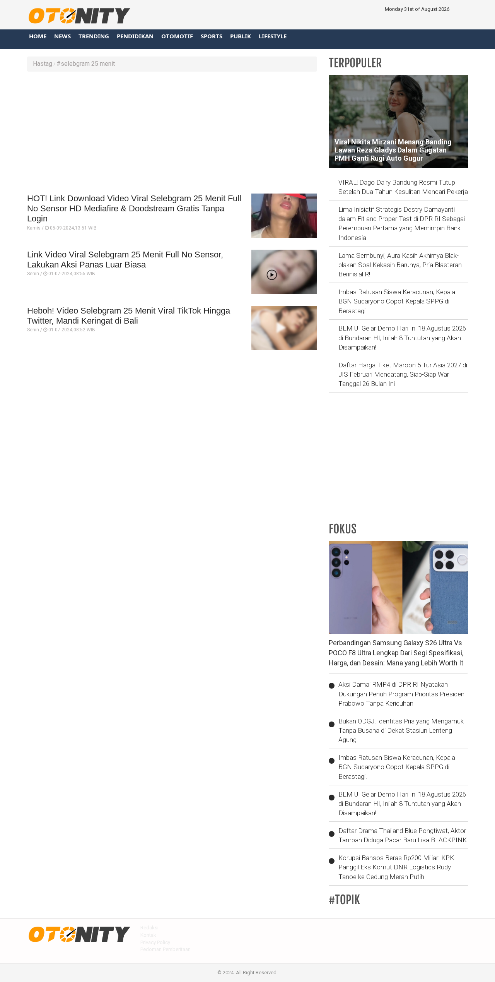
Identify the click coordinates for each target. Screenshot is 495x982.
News (62, 36)
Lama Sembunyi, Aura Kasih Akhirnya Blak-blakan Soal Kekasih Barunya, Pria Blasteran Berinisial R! (400, 265)
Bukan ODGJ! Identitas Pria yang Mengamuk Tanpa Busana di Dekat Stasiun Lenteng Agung (401, 730)
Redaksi (149, 928)
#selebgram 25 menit (85, 63)
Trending (94, 36)
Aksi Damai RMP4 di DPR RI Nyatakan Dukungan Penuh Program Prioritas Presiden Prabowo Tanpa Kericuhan (401, 693)
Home (37, 36)
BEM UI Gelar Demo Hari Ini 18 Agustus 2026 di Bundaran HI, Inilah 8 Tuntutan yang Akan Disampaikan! (402, 337)
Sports (211, 36)
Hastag (42, 63)
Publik (240, 36)
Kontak (148, 935)
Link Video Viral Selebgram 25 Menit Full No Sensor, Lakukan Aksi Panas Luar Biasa (125, 259)
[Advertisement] (172, 133)
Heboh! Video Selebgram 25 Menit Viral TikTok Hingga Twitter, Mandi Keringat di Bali (128, 316)
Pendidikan (135, 36)
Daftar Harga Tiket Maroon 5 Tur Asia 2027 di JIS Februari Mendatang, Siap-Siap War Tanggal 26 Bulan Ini (402, 374)
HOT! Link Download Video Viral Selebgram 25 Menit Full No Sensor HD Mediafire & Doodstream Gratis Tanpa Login (134, 209)
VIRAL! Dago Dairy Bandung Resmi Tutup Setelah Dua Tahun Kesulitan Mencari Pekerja (403, 186)
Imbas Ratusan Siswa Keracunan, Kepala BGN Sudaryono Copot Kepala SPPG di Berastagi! (396, 301)
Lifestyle (273, 36)
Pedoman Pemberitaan (165, 949)
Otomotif (177, 36)
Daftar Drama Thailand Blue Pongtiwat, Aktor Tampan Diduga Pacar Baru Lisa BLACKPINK (402, 835)
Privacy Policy (155, 942)
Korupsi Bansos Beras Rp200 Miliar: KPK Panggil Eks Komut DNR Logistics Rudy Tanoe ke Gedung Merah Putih (396, 867)
